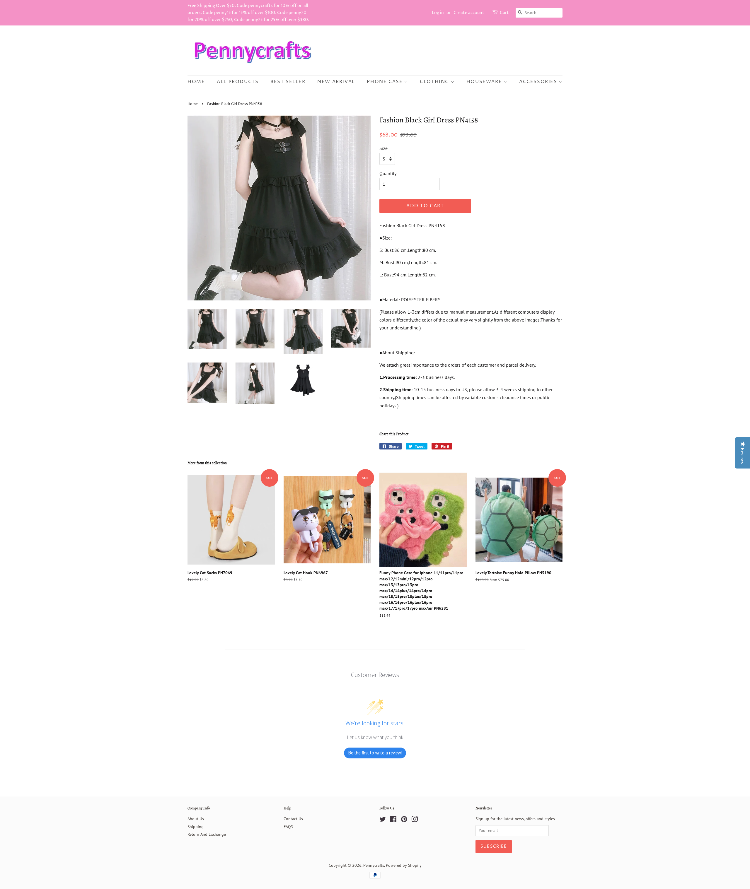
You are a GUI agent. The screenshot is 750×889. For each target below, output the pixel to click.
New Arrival (336, 81)
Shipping (196, 826)
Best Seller (288, 81)
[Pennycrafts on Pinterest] (404, 820)
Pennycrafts (373, 865)
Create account (469, 13)
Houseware (485, 81)
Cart (504, 13)
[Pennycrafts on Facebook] (393, 820)
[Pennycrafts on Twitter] (382, 820)
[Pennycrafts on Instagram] (414, 820)
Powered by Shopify (404, 865)
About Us (196, 818)
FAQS (288, 826)
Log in (438, 13)
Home (196, 81)
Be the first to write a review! (375, 752)
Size (383, 148)
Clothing (435, 81)
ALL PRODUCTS (237, 81)
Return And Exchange (207, 834)
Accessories (539, 81)
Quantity (387, 173)
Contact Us (293, 818)
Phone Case (385, 81)
